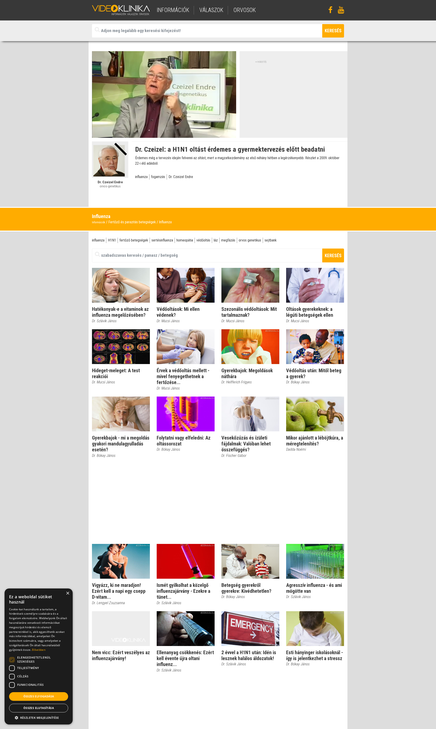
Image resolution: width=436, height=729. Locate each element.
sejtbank (271, 240)
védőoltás (203, 240)
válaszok (211, 10)
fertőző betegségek (133, 240)
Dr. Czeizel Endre (180, 177)
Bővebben (38, 650)
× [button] (67, 593)
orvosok (244, 10)
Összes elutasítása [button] (38, 708)
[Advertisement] (293, 95)
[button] (38, 717)
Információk (98, 222)
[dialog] (39, 656)
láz (216, 240)
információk (173, 10)
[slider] (163, 134)
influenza (141, 177)
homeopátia (184, 240)
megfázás (228, 240)
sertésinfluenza (162, 240)
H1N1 (112, 240)
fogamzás (158, 177)
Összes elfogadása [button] (38, 696)
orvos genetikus (250, 240)
